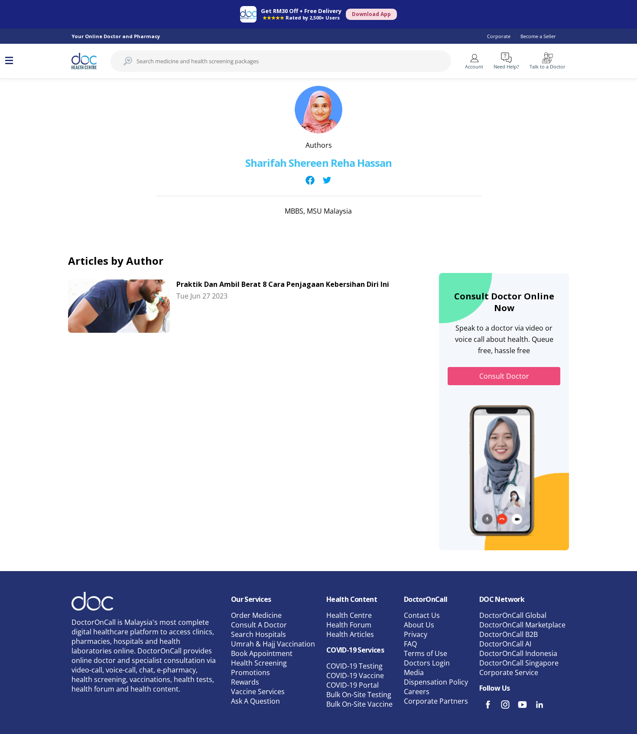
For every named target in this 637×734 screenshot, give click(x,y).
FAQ (410, 644)
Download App (371, 14)
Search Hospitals (258, 634)
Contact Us (422, 615)
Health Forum (348, 625)
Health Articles (350, 634)
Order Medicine (256, 615)
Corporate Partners (436, 701)
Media (414, 672)
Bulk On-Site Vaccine (359, 704)
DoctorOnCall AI (505, 644)
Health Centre (349, 615)
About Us (419, 625)
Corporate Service (508, 672)
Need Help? (506, 66)
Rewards (245, 682)
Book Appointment (261, 653)
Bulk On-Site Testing (358, 694)
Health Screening (259, 663)
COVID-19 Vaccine (355, 675)
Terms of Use (425, 653)
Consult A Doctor (259, 625)
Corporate (498, 36)
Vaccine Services (258, 691)
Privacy (415, 634)
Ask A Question (255, 701)
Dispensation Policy (436, 682)
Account (474, 66)
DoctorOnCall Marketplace (522, 625)
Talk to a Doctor (548, 66)
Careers (416, 691)
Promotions (250, 672)
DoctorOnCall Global (512, 615)
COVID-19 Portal (352, 685)
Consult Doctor (504, 376)
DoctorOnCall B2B (508, 634)
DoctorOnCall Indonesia (518, 653)
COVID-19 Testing (354, 666)
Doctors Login (427, 663)
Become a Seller (538, 36)
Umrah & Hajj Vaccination (273, 644)
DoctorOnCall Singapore (519, 663)
